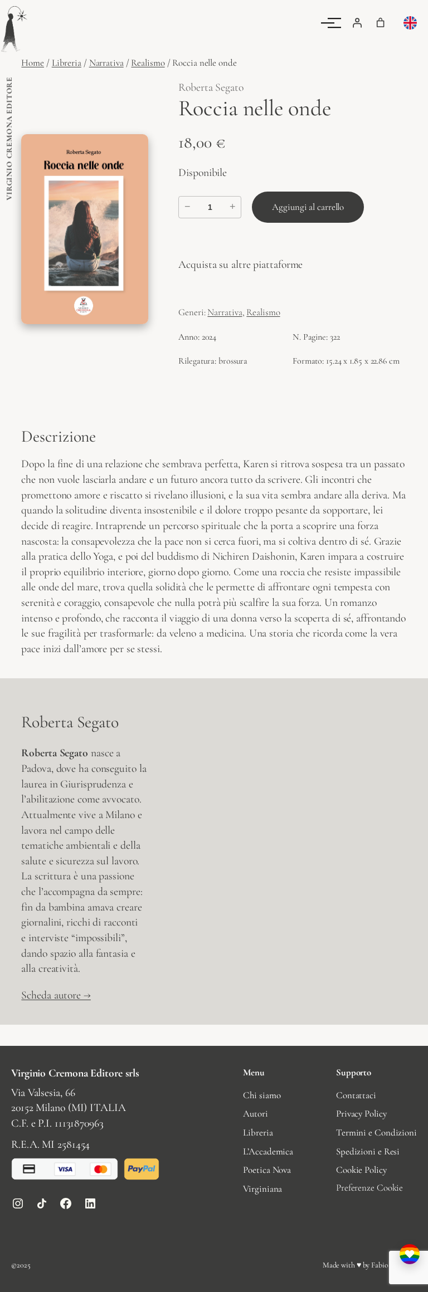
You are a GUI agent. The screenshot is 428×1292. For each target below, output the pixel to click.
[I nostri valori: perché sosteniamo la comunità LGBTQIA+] (410, 1254)
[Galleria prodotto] (84, 229)
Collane (188, 34)
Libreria (134, 34)
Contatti (294, 34)
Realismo (147, 62)
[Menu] (334, 23)
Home (32, 62)
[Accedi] (357, 23)
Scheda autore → (56, 995)
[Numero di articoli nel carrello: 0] (380, 23)
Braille (240, 34)
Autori (83, 34)
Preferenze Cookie (369, 1187)
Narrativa (106, 62)
